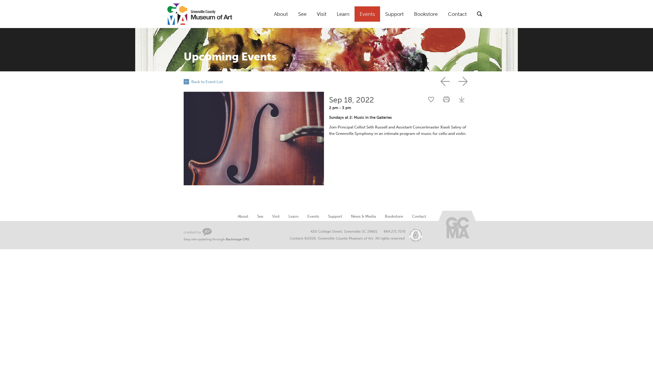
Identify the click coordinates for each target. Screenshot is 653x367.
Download (461, 99)
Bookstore (426, 14)
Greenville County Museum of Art (194, 14)
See (302, 14)
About (281, 14)
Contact (457, 14)
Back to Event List (207, 82)
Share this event (431, 99)
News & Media (363, 216)
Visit (321, 14)
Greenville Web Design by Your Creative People (198, 232)
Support (394, 14)
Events (367, 14)
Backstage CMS (237, 239)
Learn (343, 14)
